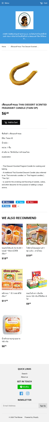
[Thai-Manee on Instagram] (27, 394)
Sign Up (43, 406)
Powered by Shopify (31, 417)
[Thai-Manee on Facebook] (21, 394)
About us (24, 377)
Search (24, 373)
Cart (45, 3)
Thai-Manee (18, 417)
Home (4, 46)
